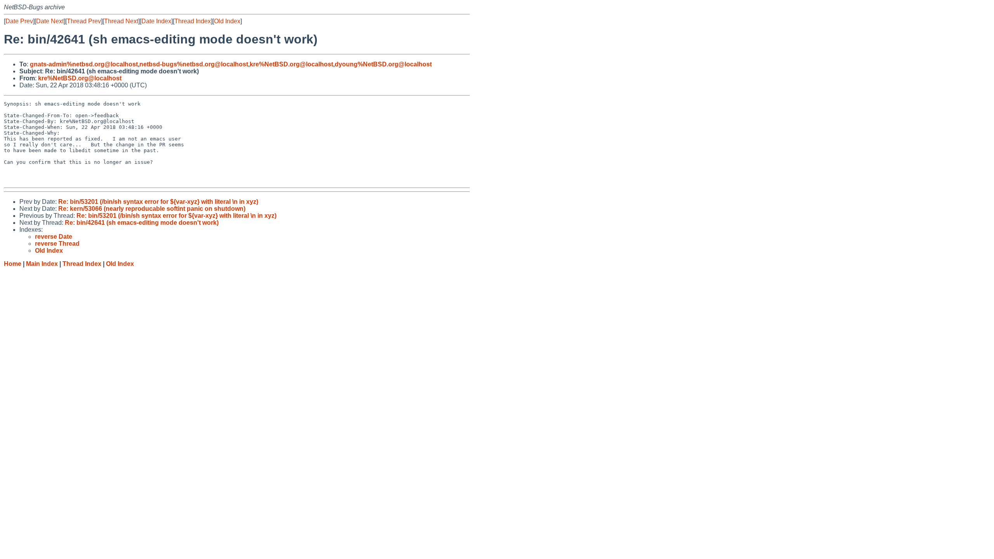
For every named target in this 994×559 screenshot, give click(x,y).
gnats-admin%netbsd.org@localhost (84, 64)
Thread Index (192, 21)
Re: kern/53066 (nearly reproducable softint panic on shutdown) (151, 208)
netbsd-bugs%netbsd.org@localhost (193, 64)
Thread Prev (84, 21)
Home (12, 263)
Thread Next (121, 21)
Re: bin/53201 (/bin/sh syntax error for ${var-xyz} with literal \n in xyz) (158, 201)
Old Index (227, 21)
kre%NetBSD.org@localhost (291, 64)
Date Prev (19, 21)
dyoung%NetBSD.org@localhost (383, 64)
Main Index (42, 263)
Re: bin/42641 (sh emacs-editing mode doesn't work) (142, 222)
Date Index (156, 21)
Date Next (50, 21)
